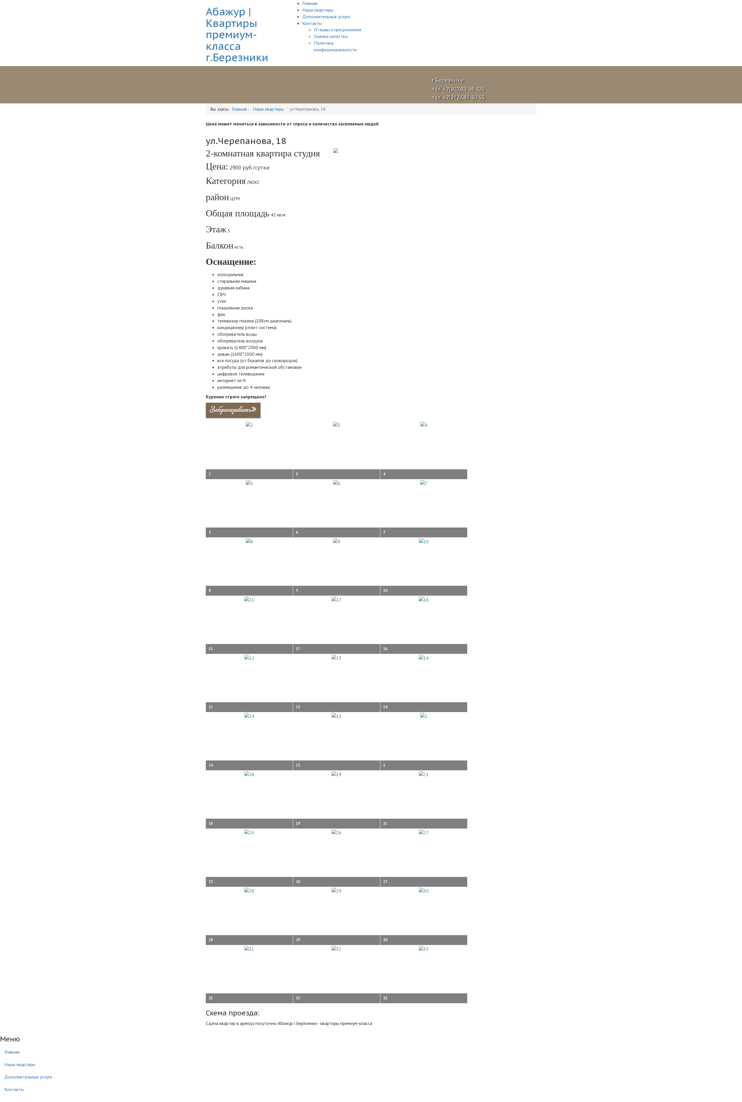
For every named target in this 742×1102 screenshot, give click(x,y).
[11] (249, 599)
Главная (309, 3)
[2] (249, 424)
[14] (424, 657)
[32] (336, 948)
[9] (336, 541)
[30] (424, 890)
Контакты (312, 23)
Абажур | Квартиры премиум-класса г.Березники (237, 34)
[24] (249, 715)
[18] (249, 774)
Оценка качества (331, 36)
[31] (249, 948)
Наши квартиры (317, 10)
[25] (249, 832)
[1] (424, 715)
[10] (424, 541)
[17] (336, 599)
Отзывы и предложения (337, 29)
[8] (249, 541)
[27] (424, 832)
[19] (336, 774)
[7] (424, 483)
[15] (336, 715)
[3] (336, 424)
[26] (336, 832)
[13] (336, 657)
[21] (424, 774)
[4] (424, 424)
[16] (424, 599)
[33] (424, 948)
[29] (336, 890)
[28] (249, 890)
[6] (336, 483)
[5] (249, 483)
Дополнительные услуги (326, 16)
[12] (249, 657)
